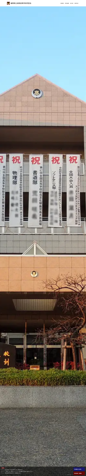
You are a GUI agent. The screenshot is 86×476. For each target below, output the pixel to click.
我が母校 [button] (71, 3)
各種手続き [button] (76, 3)
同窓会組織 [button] (67, 3)
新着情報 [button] (62, 3)
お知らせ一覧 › (69, 474)
